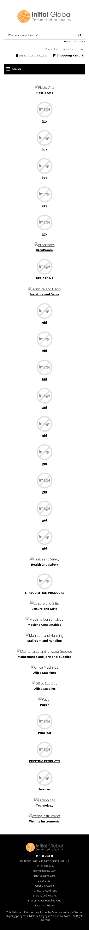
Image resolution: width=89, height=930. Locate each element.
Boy (44, 121)
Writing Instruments (44, 821)
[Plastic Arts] (44, 87)
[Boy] (44, 109)
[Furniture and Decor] (44, 288)
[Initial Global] (44, 16)
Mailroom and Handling (44, 640)
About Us (68, 49)
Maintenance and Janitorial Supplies (44, 656)
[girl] (44, 338)
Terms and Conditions (44, 890)
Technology (44, 805)
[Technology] (44, 799)
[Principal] (44, 721)
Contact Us (51, 49)
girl (44, 350)
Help (82, 49)
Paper (44, 704)
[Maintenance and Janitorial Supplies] (44, 651)
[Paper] (44, 699)
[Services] (44, 777)
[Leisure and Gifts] (44, 603)
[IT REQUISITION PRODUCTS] (44, 581)
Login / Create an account (32, 55)
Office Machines (44, 672)
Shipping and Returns (44, 895)
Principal (44, 732)
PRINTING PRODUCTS (44, 761)
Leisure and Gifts (44, 608)
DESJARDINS (44, 278)
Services (44, 789)
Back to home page (44, 875)
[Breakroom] (45, 244)
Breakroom (44, 249)
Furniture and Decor (44, 294)
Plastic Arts (44, 92)
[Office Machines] (44, 667)
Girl (44, 322)
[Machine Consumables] (44, 619)
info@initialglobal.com (44, 871)
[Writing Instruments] (44, 816)
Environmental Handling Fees (44, 900)
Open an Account (44, 885)
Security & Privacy (45, 905)
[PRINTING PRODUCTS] (44, 749)
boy (44, 149)
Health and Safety (44, 564)
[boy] (44, 137)
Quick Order (44, 880)
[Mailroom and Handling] (44, 635)
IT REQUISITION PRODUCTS (44, 592)
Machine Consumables (44, 624)
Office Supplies (45, 688)
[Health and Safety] (44, 559)
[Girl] (44, 310)
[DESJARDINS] (44, 266)
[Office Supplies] (44, 683)
